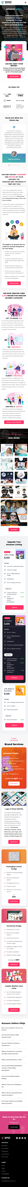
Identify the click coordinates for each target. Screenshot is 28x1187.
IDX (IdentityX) (5, 1151)
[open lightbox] (7, 450)
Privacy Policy (5, 1156)
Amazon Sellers (5, 1148)
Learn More (14, 783)
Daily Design (4, 1145)
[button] (25, 2)
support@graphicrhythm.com (8, 1181)
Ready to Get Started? (14, 422)
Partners (3, 1171)
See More (14, 529)
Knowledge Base (5, 1173)
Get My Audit (14, 76)
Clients (3, 1165)
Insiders (3, 1168)
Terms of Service (5, 1154)
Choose (14, 607)
